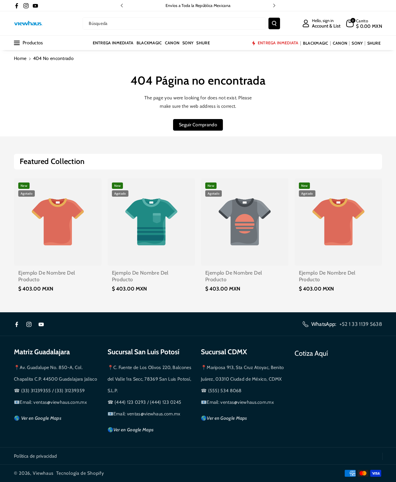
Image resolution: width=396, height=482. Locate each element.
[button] (364, 23)
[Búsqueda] (274, 23)
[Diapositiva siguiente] (274, 5)
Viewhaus (43, 473)
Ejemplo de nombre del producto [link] (46, 276)
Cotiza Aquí (311, 353)
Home (20, 58)
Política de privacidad (35, 456)
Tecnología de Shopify (80, 473)
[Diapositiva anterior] (122, 5)
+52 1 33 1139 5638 (360, 324)
